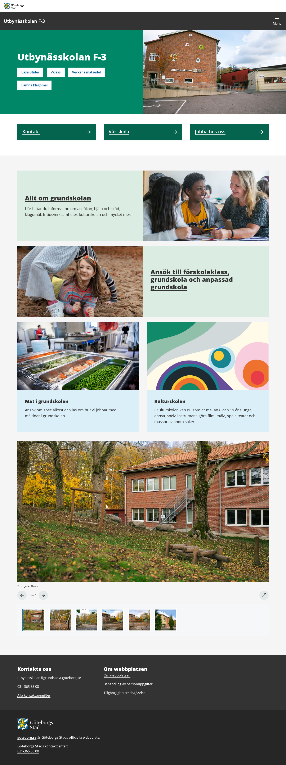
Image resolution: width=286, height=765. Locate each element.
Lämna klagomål (34, 85)
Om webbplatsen (117, 675)
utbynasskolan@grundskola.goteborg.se (49, 677)
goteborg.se (26, 737)
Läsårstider (30, 72)
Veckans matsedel (86, 72)
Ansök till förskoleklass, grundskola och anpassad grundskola (192, 279)
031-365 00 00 (28, 751)
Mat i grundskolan (46, 401)
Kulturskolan (170, 401)
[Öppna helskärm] (264, 595)
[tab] (33, 620)
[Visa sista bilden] (22, 595)
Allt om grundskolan (58, 198)
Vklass (56, 72)
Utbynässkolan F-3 (24, 21)
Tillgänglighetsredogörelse (125, 693)
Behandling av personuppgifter (128, 684)
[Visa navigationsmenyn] (277, 21)
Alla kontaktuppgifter (33, 695)
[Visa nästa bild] (43, 595)
